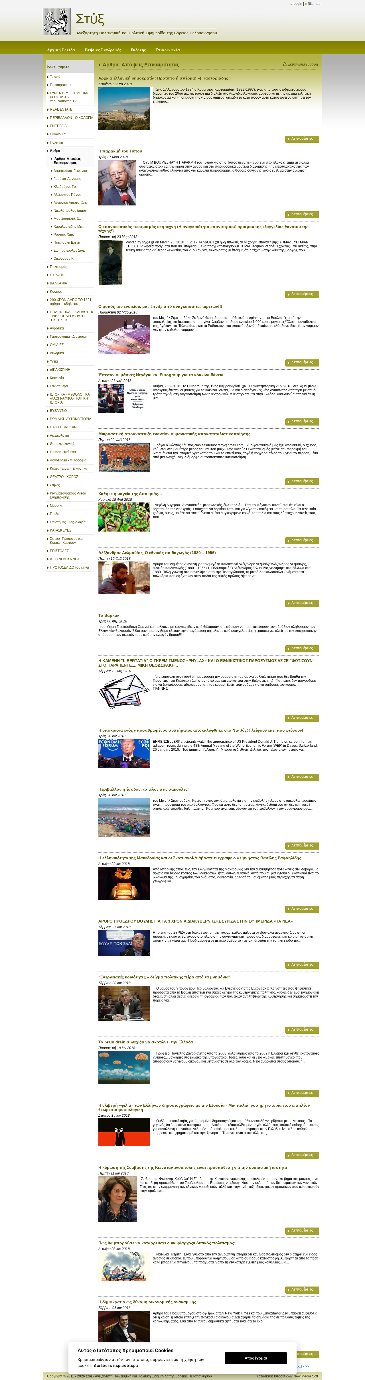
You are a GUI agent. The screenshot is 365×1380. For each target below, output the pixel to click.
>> (307, 1366)
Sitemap (314, 4)
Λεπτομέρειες (302, 139)
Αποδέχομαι (256, 1358)
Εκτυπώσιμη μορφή (303, 64)
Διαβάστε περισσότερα (116, 1365)
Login (297, 4)
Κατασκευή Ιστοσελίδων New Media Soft (287, 1376)
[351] (298, 1366)
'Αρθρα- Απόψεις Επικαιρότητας (140, 65)
